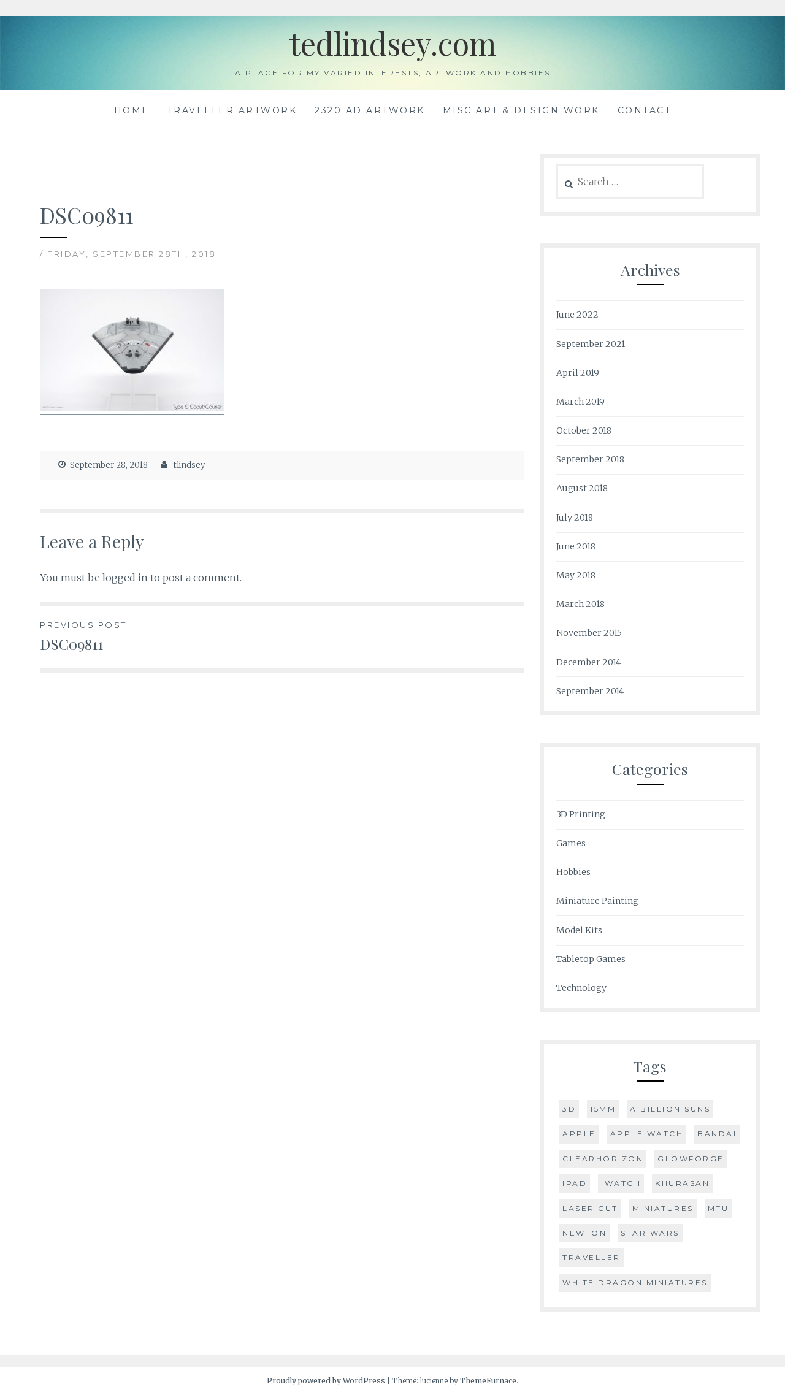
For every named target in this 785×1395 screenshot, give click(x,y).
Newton (584, 1232)
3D (569, 1109)
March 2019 (580, 401)
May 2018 (575, 575)
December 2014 (588, 662)
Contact (645, 110)
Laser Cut (590, 1208)
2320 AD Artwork (370, 110)
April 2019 (577, 372)
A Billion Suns (670, 1109)
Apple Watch (647, 1133)
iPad (574, 1183)
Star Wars (650, 1232)
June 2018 (575, 546)
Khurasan (682, 1183)
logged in (125, 577)
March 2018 (580, 604)
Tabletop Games (591, 959)
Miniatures (663, 1208)
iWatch (621, 1183)
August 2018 (582, 488)
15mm (603, 1109)
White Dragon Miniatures (635, 1282)
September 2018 (590, 459)
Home (132, 110)
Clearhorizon (602, 1158)
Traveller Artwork (232, 110)
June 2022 (577, 314)
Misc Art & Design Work (521, 110)
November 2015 (589, 632)
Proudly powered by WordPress (326, 1380)
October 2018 (583, 430)
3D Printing (580, 814)
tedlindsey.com (392, 43)
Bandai (717, 1133)
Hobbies (573, 871)
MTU (718, 1208)
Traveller (591, 1257)
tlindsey (189, 465)
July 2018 (574, 517)
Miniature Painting (597, 900)
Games (571, 843)
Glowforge (690, 1158)
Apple (579, 1133)
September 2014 (590, 691)
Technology (581, 987)
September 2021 (590, 344)
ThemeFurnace (488, 1380)
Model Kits (579, 930)
